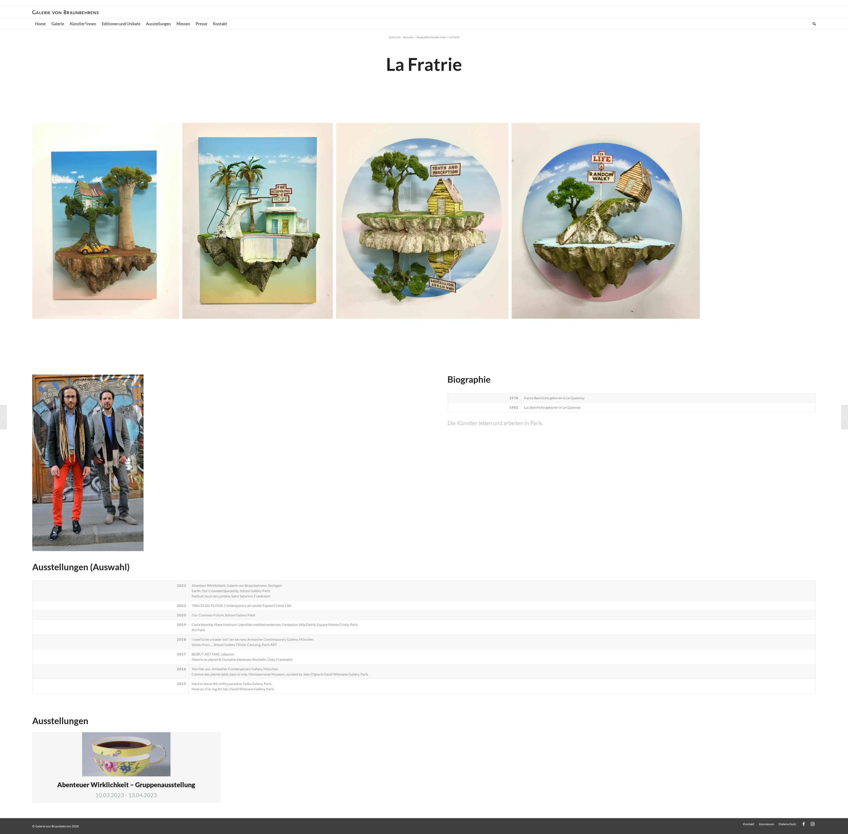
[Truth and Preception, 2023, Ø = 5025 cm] (503, 313)
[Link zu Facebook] (803, 824)
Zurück (42, 221)
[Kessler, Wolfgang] (844, 417)
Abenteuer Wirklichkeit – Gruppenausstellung (126, 785)
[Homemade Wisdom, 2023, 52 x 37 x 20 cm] (174, 313)
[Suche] (813, 23)
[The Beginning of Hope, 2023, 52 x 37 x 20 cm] (328, 313)
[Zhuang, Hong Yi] (3, 417)
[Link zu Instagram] (812, 824)
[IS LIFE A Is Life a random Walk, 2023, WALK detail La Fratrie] (695, 313)
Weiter (805, 221)
